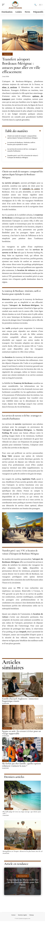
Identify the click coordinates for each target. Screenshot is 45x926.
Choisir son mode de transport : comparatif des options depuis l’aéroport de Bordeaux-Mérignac (22, 137)
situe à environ (9, 87)
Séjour (5, 695)
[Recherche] (35, 5)
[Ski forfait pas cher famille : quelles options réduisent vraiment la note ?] (22, 749)
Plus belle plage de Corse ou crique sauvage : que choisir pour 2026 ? (22, 812)
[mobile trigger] (4, 4)
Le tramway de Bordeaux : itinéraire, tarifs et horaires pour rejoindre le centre (21, 143)
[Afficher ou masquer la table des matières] (34, 131)
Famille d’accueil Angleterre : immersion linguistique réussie (20, 699)
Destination (6, 728)
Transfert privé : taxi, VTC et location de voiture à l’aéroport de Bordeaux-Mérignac (22, 156)
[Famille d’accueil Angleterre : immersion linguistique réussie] (22, 684)
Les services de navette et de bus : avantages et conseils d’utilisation (22, 150)
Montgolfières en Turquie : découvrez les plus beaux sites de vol (22, 851)
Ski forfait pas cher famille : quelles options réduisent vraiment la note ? (21, 764)
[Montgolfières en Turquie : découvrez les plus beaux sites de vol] (22, 835)
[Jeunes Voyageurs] (15, 4)
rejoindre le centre (31, 189)
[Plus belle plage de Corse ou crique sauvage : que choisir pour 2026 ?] (22, 795)
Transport (7, 54)
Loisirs (5, 760)
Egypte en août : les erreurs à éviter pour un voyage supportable (21, 732)
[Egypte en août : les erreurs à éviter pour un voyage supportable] (22, 717)
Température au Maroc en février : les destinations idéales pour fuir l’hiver (22, 882)
